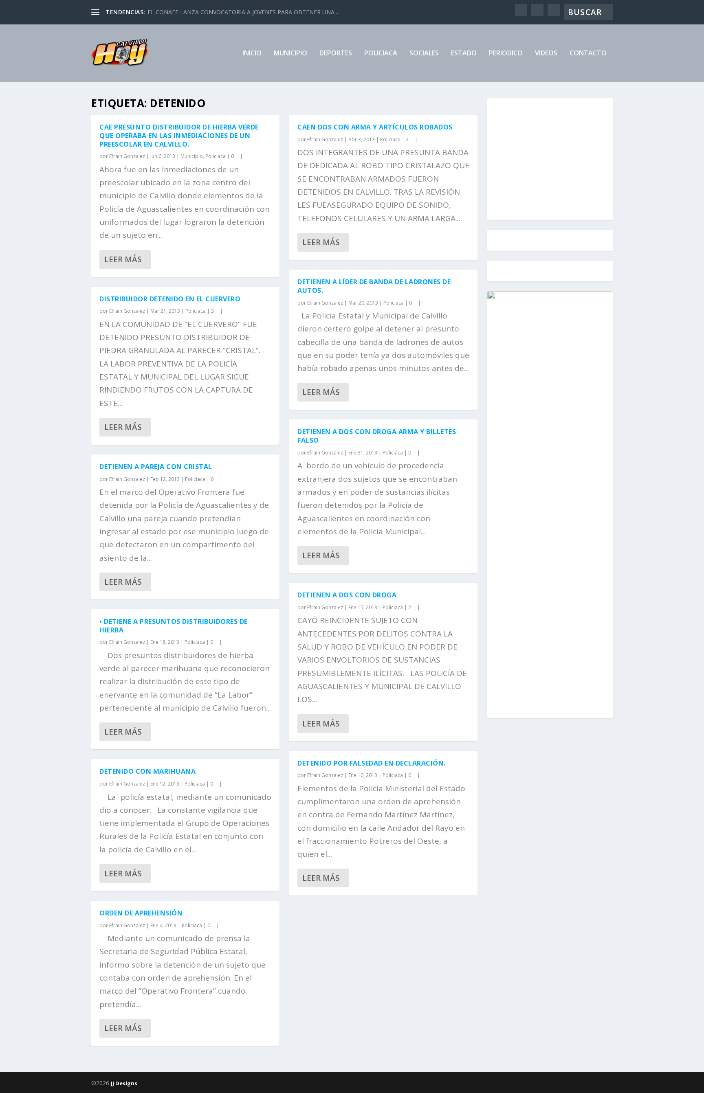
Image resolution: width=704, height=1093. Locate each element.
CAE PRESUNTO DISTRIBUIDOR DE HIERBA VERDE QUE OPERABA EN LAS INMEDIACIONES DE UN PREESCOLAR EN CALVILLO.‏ (179, 136)
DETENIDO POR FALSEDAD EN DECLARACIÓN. (371, 763)
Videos (546, 53)
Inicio (252, 53)
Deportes (335, 53)
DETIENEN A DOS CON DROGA (346, 594)
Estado (464, 53)
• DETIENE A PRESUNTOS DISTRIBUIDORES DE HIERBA (173, 625)
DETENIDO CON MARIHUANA (147, 771)
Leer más (123, 259)
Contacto (588, 53)
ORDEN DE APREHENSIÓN (141, 913)
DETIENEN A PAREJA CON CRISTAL (155, 466)
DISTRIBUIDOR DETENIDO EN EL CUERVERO (169, 298)
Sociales (424, 53)
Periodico (506, 53)
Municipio (290, 53)
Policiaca (380, 53)
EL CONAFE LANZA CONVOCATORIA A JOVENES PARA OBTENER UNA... (242, 12)
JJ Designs (124, 1083)
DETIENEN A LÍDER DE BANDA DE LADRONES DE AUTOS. (374, 286)
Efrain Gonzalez (127, 156)
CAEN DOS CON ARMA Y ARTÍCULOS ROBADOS (375, 127)
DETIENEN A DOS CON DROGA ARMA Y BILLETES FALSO (376, 436)
